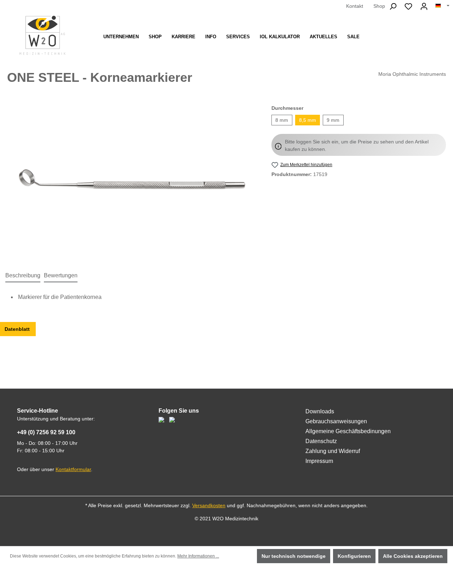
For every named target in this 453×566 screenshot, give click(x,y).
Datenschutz (321, 441)
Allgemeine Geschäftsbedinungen (348, 431)
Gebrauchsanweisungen (336, 421)
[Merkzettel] (408, 6)
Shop (379, 6)
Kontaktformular (73, 469)
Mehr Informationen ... (198, 556)
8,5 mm (307, 120)
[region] (132, 180)
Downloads (319, 411)
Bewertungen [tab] (61, 275)
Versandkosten (208, 505)
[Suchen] (393, 6)
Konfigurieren (354, 556)
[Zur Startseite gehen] (42, 35)
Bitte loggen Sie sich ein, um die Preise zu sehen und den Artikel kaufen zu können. (357, 145)
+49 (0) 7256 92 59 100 (46, 432)
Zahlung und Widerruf (332, 451)
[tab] (22, 276)
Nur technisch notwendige (294, 556)
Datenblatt (18, 329)
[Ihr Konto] (424, 6)
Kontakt (354, 6)
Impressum (319, 461)
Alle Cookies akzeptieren (413, 556)
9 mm (333, 120)
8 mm (281, 120)
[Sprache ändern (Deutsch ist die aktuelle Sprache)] (442, 6)
